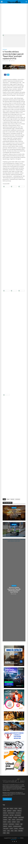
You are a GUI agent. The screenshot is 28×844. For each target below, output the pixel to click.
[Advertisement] (14, 19)
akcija (4, 808)
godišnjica (9, 810)
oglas (9, 819)
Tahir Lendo (5, 828)
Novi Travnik (21, 817)
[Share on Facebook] (5, 75)
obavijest (5, 819)
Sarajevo (17, 824)
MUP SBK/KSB (18, 815)
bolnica (11, 808)
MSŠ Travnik (5, 815)
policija (9, 821)
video (8, 830)
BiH (7, 808)
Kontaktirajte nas (7, 799)
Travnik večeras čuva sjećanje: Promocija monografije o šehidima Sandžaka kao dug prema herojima (14, 529)
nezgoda (10, 817)
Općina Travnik (19, 819)
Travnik (11, 828)
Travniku (16, 828)
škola (8, 833)
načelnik (5, 817)
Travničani (21, 828)
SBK (21, 824)
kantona (5, 812)
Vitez (12, 830)
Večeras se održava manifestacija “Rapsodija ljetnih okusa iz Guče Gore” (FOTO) (14, 590)
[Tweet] (8, 75)
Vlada (16, 830)
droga (4, 810)
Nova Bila (15, 817)
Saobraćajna (11, 824)
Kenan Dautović (11, 812)
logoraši (12, 499)
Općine (4, 821)
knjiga (8, 499)
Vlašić (4, 833)
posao (18, 821)
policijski (13, 821)
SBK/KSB (5, 826)
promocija (18, 499)
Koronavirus (18, 812)
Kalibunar (19, 810)
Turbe (4, 830)
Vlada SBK (20, 830)
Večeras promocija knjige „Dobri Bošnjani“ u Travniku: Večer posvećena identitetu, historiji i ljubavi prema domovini (14, 512)
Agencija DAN (13, 839)
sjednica (10, 826)
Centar (15, 808)
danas (20, 808)
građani (14, 810)
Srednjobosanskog (17, 826)
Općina (13, 819)
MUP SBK (11, 815)
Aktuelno (5, 49)
